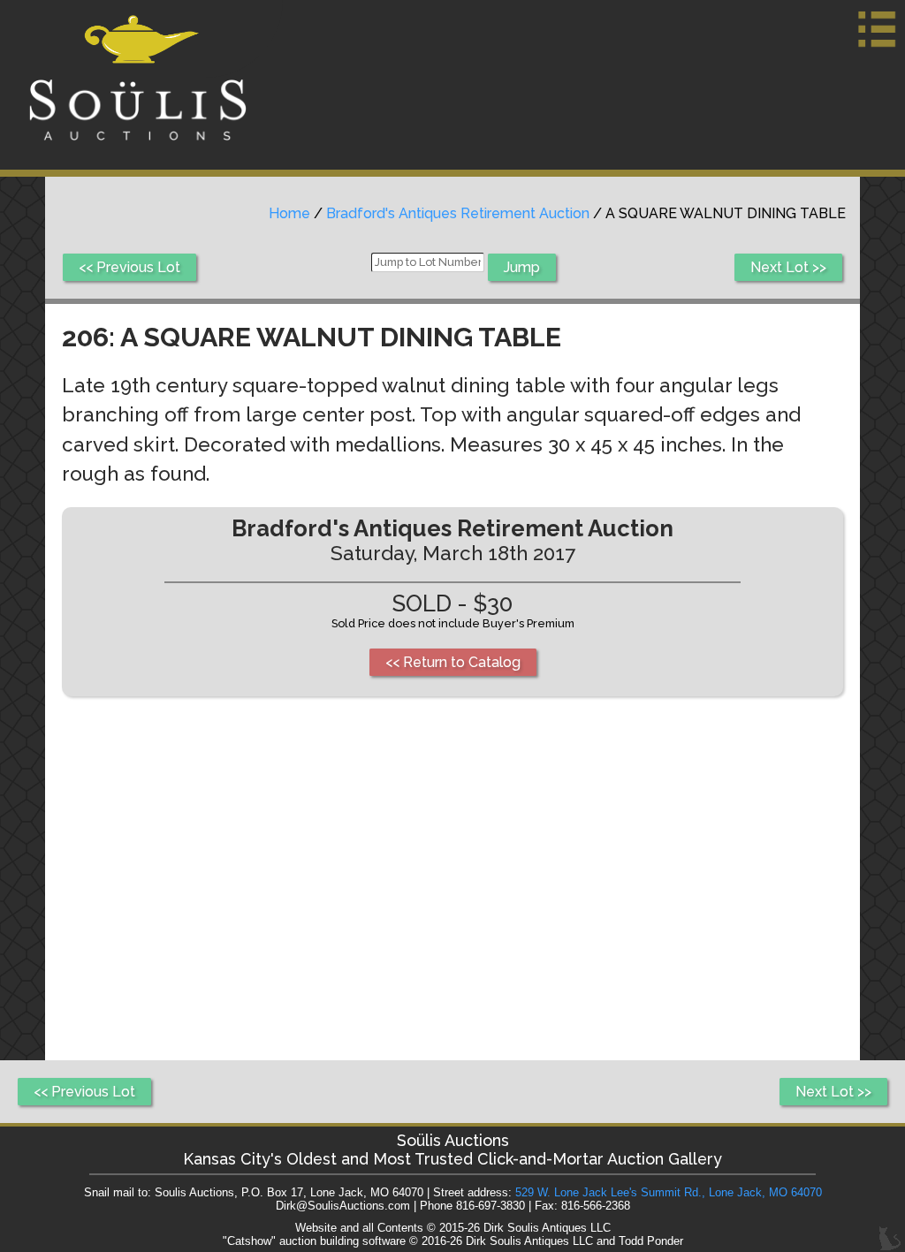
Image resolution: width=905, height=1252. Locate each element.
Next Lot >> (788, 267)
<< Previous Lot (129, 267)
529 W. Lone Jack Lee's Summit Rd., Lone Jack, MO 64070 (668, 1192)
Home (289, 213)
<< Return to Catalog (453, 662)
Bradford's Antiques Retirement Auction (457, 213)
